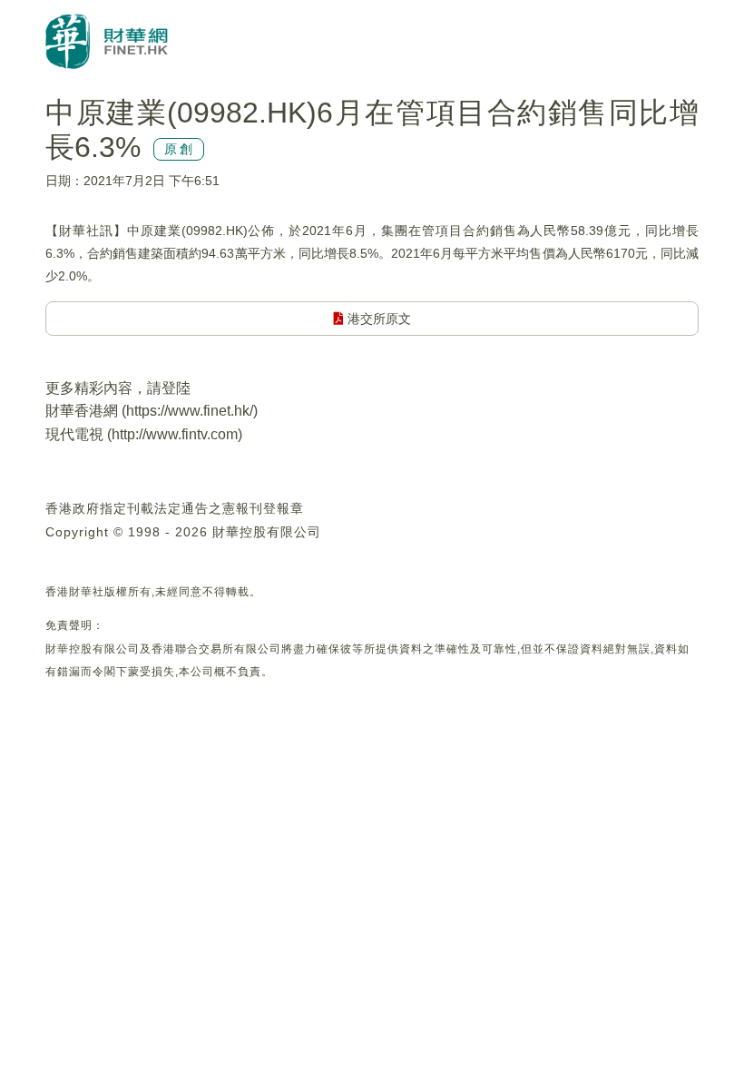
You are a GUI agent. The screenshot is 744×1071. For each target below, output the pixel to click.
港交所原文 (377, 318)
